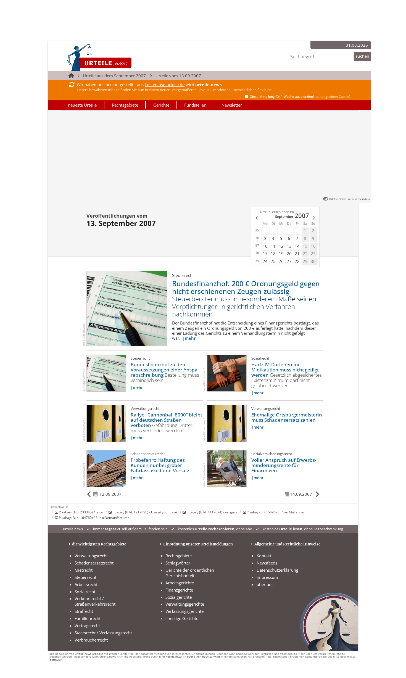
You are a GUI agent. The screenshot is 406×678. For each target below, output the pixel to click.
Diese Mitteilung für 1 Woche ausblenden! (300, 96)
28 (297, 261)
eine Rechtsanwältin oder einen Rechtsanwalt (189, 656)
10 (265, 246)
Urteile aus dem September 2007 (114, 75)
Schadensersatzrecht (94, 563)
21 (297, 253)
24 (265, 261)
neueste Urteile (82, 105)
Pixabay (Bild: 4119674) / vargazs (211, 512)
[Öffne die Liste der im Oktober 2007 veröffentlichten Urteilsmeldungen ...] (314, 219)
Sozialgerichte (178, 597)
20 (289, 253)
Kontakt (264, 555)
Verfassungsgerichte (184, 611)
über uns (265, 584)
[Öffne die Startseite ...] (118, 57)
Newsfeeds (267, 563)
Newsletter (232, 105)
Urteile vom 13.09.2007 (178, 75)
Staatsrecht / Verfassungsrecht (103, 632)
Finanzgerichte (179, 590)
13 (289, 246)
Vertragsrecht (87, 625)
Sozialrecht (85, 591)
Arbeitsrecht (86, 584)
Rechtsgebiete (125, 105)
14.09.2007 (301, 494)
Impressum (267, 577)
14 (297, 246)
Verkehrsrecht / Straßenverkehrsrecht (95, 601)
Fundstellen (195, 105)
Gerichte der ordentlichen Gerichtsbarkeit (189, 572)
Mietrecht (84, 570)
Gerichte (161, 105)
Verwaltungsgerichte (184, 604)
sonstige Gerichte (181, 618)
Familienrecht (88, 618)
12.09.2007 (110, 494)
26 (281, 261)
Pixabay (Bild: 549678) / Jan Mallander (276, 512)
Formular (56, 659)
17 (265, 253)
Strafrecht (84, 611)
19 (281, 253)
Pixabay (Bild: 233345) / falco (81, 512)
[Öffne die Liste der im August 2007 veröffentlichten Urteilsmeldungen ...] (256, 219)
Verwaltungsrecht (91, 555)
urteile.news (83, 654)
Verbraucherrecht (91, 640)
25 (273, 261)
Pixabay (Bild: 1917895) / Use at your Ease (144, 512)
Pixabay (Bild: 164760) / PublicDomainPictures (94, 517)
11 (273, 246)
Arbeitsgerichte (179, 582)
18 (273, 253)
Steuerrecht (85, 577)
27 (289, 261)
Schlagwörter (177, 563)
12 (281, 246)
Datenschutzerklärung (277, 570)
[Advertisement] (209, 154)
